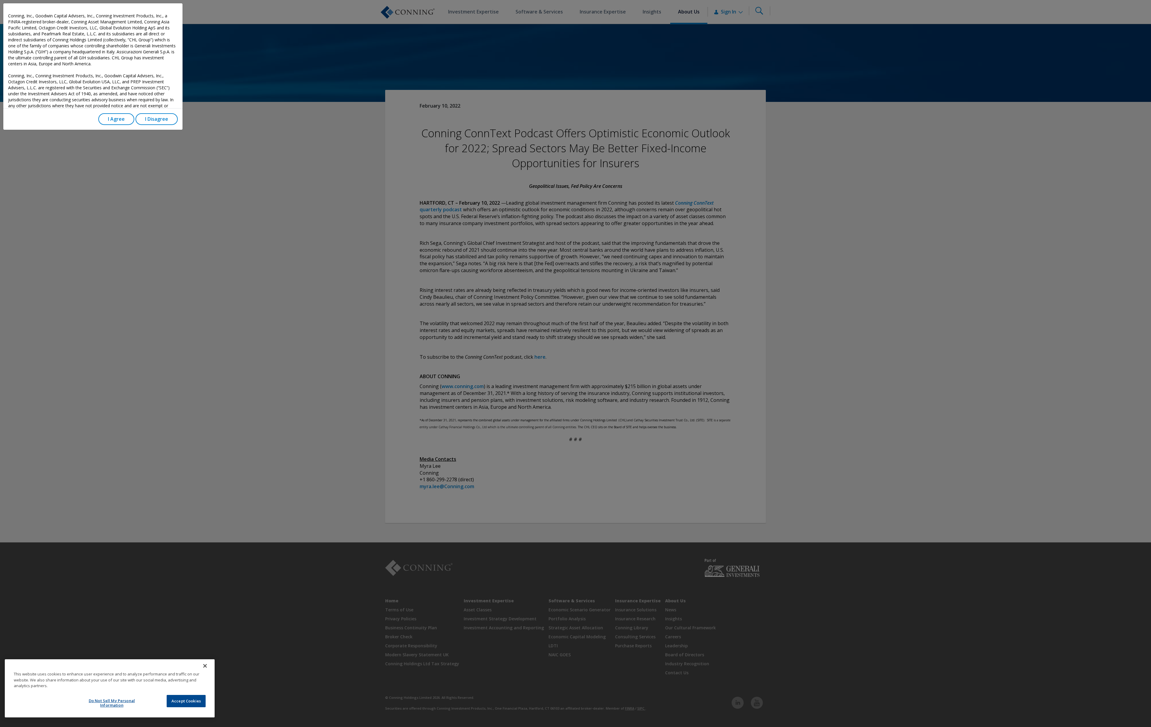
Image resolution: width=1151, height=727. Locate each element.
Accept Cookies (186, 701)
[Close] (205, 665)
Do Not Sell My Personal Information (112, 703)
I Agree (116, 119)
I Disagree (156, 119)
